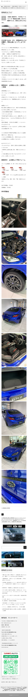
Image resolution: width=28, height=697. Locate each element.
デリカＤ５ (3, 687)
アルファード (3, 686)
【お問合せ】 (19, 687)
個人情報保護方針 (12, 688)
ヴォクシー (16, 686)
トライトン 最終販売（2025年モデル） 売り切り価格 (13, 606)
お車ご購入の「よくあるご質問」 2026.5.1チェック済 (13, 690)
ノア (21, 686)
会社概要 (24, 687)
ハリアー (24, 686)
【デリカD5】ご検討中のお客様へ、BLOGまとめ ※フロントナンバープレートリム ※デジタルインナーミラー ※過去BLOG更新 (14, 592)
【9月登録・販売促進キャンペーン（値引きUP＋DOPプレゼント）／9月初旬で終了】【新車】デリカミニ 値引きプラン (14, 584)
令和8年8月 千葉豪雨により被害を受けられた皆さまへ (13, 587)
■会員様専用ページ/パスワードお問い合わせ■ (13, 689)
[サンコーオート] (6, 1)
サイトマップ (5, 688)
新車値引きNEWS (6, 508)
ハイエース (8, 687)
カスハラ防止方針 (20, 688)
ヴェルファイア (10, 686)
